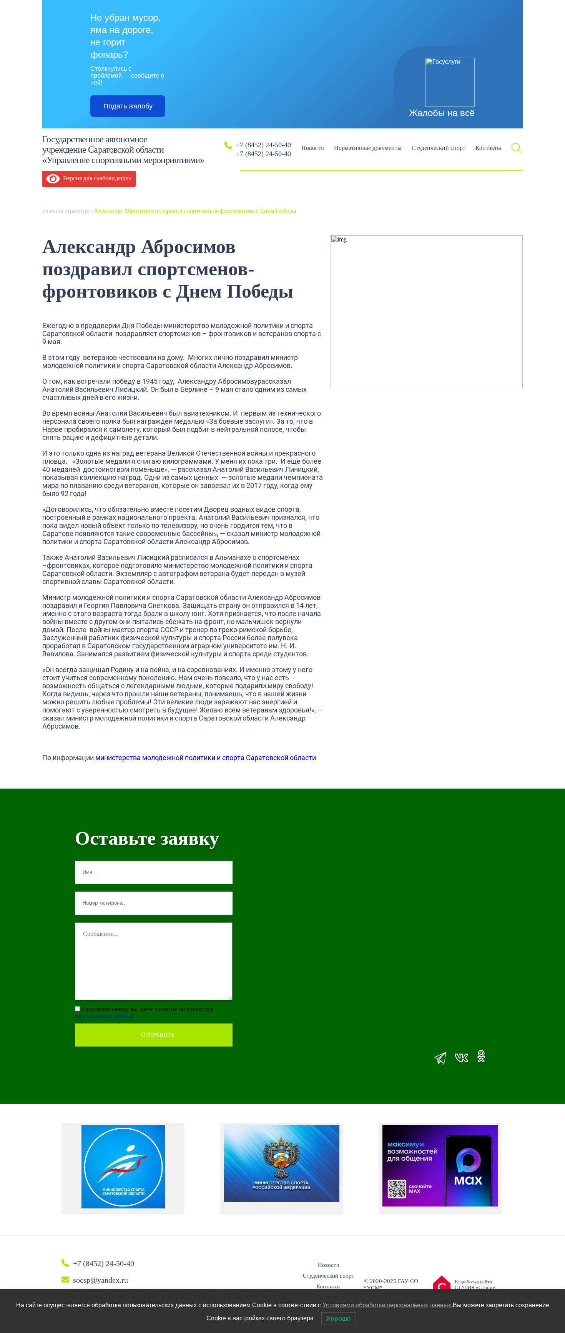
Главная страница (65, 211)
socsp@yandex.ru (100, 1280)
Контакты (488, 148)
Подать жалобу (128, 106)
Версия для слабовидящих (96, 178)
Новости (312, 148)
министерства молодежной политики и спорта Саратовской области (205, 758)
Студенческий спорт (438, 148)
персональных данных (104, 1016)
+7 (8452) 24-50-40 (263, 145)
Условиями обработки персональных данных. (387, 1305)
